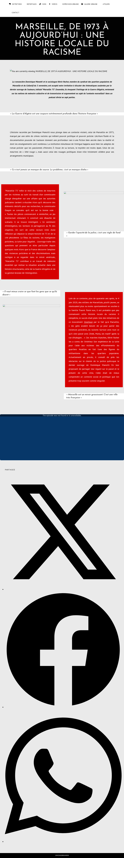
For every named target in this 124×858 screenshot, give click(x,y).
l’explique (88, 322)
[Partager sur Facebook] (63, 707)
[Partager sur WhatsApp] (63, 841)
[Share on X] (63, 589)
